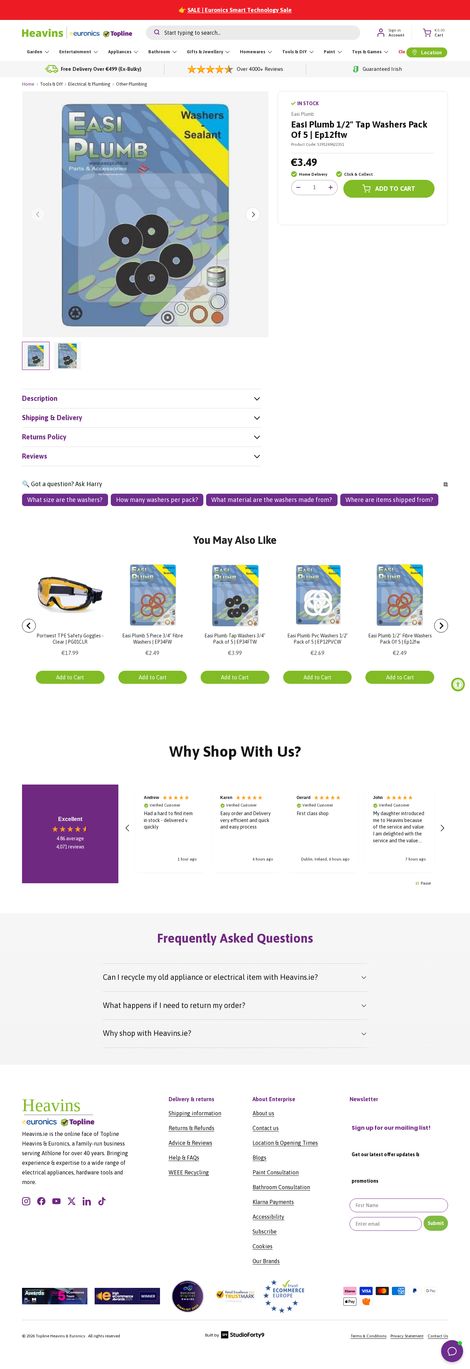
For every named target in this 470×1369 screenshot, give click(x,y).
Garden (34, 51)
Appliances (119, 51)
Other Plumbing (131, 84)
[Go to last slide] (29, 626)
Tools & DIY (294, 51)
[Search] (153, 32)
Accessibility (268, 1217)
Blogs (259, 1157)
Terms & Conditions (368, 1336)
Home (28, 84)
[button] (127, 828)
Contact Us (438, 1336)
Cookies (263, 1246)
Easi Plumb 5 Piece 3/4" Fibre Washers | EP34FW (152, 639)
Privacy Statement (407, 1336)
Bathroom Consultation (281, 1187)
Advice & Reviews (190, 1143)
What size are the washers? (65, 499)
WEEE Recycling (189, 1172)
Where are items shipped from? (389, 499)
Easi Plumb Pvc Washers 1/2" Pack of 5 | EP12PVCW (317, 639)
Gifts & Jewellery (205, 51)
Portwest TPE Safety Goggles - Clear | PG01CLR (70, 639)
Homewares (252, 51)
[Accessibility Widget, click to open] (458, 684)
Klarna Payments (273, 1202)
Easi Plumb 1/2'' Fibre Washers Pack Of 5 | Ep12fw (400, 639)
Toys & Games (367, 51)
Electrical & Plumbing (89, 84)
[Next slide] (441, 626)
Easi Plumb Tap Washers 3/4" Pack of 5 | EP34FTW (234, 639)
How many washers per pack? (157, 499)
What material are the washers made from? (271, 499)
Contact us (266, 1128)
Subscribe (265, 1231)
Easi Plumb (302, 114)
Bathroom (159, 51)
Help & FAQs (184, 1157)
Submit (436, 1223)
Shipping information (195, 1113)
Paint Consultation (276, 1172)
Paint (329, 51)
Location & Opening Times (285, 1143)
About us (263, 1113)
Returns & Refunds (191, 1128)
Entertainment (75, 51)
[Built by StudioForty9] (234, 1337)
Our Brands (266, 1261)
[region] (284, 828)
